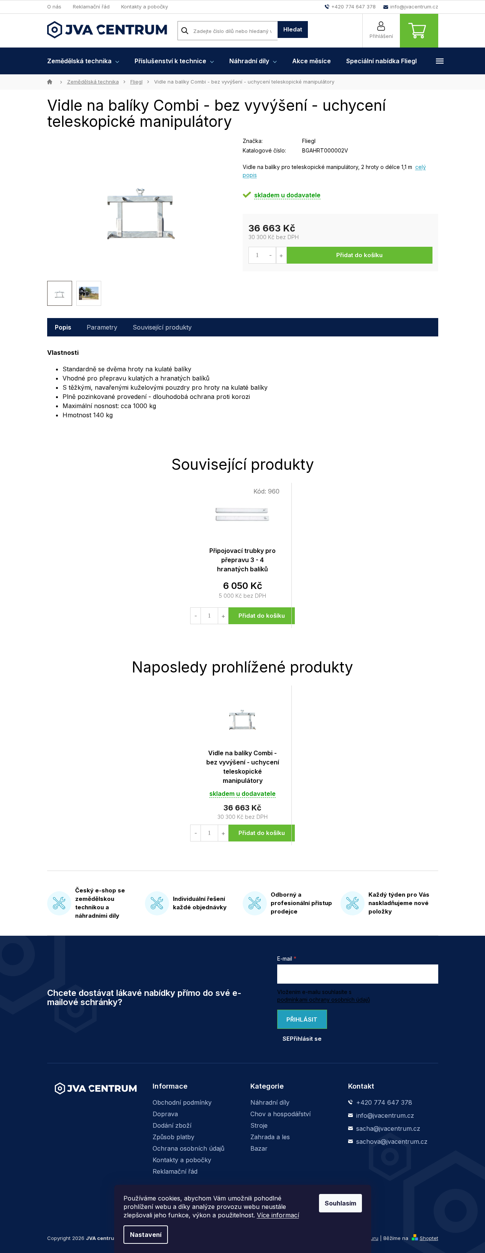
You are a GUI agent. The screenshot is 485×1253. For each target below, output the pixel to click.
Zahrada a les (270, 1137)
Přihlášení (381, 36)
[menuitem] (83, 61)
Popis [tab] (63, 327)
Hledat (292, 29)
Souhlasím (340, 1203)
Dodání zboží (172, 1125)
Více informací (278, 1215)
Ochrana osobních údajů (188, 1148)
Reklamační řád (91, 6)
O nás (54, 6)
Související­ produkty (162, 327)
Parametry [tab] (102, 327)
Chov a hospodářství (280, 1114)
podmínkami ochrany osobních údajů (323, 999)
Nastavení (145, 1234)
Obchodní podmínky (182, 1102)
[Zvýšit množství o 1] (281, 255)
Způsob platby (173, 1137)
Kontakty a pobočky (144, 6)
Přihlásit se (300, 1022)
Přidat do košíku (359, 255)
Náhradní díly (269, 1102)
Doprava (165, 1114)
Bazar (259, 1148)
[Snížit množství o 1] (271, 255)
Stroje (259, 1125)
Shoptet (429, 1238)
